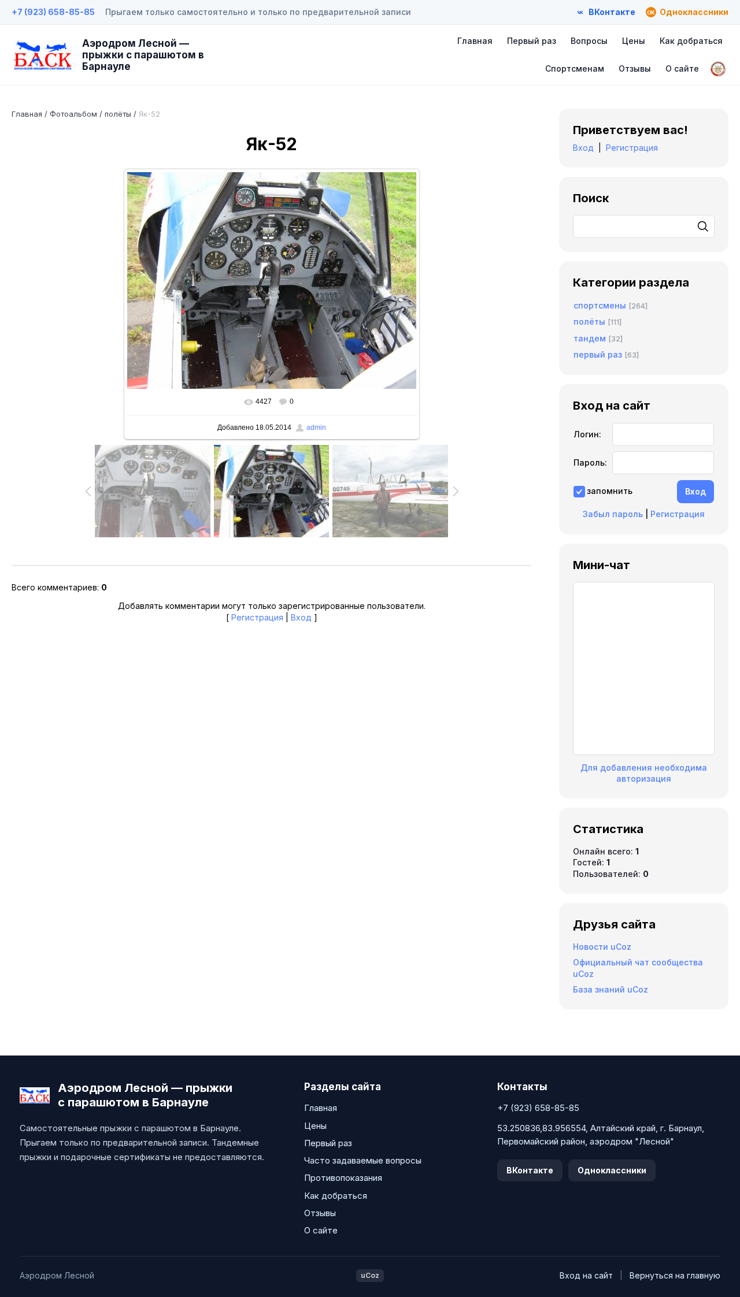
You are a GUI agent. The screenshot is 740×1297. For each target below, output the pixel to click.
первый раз (598, 354)
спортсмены (600, 305)
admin (316, 427)
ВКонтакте (529, 1170)
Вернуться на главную (675, 1275)
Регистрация (257, 617)
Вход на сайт (586, 1275)
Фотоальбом (73, 113)
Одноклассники (612, 1170)
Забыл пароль (613, 514)
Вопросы (589, 41)
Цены (633, 41)
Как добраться (691, 41)
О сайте (682, 68)
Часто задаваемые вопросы (362, 1160)
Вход (301, 617)
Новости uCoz (602, 947)
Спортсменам (574, 68)
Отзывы (635, 68)
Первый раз (531, 41)
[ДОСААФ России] (718, 69)
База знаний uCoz (610, 989)
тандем (590, 338)
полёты (118, 113)
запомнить (609, 491)
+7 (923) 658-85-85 (53, 12)
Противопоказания (343, 1177)
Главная (475, 41)
